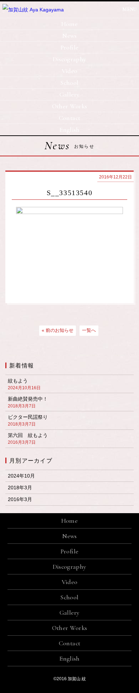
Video (70, 71)
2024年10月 (21, 476)
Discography (70, 59)
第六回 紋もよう (28, 438)
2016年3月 (20, 499)
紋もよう (24, 384)
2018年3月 (20, 487)
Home (69, 24)
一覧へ (89, 330)
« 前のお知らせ (57, 330)
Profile (70, 47)
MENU (129, 9)
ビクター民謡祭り (28, 420)
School (69, 83)
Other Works (69, 106)
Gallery (70, 94)
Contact (70, 118)
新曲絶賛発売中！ (28, 402)
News (69, 36)
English (69, 130)
